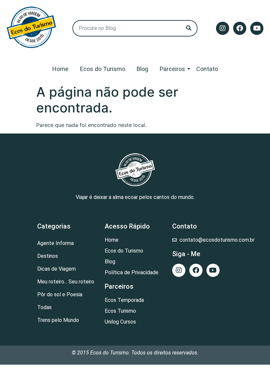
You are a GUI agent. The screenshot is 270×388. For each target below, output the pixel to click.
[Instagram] (222, 28)
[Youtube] (256, 28)
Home (60, 68)
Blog (142, 68)
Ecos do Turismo (102, 68)
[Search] (188, 28)
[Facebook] (239, 28)
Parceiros (172, 68)
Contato (207, 68)
